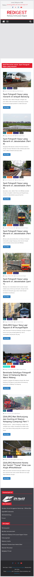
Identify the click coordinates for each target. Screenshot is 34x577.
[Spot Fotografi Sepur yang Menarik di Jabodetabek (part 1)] (17, 262)
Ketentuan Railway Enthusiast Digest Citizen (15, 534)
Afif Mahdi (18, 413)
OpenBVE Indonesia (8, 511)
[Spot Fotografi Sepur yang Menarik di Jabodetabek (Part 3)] (17, 168)
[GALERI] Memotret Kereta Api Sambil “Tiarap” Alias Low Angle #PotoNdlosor (17, 465)
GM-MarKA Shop (6, 515)
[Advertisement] (17, 41)
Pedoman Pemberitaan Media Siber (12, 544)
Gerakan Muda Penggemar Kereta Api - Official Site (16, 508)
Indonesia (10, 133)
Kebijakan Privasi (6, 551)
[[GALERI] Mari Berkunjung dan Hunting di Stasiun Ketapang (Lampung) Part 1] (17, 402)
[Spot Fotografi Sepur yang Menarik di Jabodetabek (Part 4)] (17, 123)
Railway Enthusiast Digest (22, 228)
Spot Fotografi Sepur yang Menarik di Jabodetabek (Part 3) (17, 185)
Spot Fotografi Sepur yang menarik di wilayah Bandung (16, 95)
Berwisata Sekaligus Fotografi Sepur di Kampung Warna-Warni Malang (17, 375)
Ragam (15, 88)
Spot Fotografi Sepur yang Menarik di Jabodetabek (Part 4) (17, 141)
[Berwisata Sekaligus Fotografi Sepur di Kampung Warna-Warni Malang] (17, 353)
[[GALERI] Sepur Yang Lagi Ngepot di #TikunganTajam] (17, 310)
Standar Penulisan (7, 547)
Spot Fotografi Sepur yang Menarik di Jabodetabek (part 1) (17, 281)
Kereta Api (10, 88)
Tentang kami (5, 528)
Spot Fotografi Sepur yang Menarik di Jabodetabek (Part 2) (17, 233)
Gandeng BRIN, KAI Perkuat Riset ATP (17, 5)
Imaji (5, 88)
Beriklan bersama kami (8, 531)
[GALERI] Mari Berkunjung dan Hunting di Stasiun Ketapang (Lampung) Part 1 (16, 419)
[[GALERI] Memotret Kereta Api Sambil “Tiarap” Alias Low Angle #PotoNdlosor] (17, 448)
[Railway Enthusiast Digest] (4, 21)
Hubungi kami (6, 538)
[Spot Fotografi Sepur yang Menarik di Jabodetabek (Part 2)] (17, 214)
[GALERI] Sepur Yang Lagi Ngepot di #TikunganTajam (15, 326)
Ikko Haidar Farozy (20, 135)
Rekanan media (6, 541)
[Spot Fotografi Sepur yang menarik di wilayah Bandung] (17, 79)
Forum (4, 518)
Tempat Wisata (7, 366)
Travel (13, 366)
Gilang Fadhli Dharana (18, 91)
